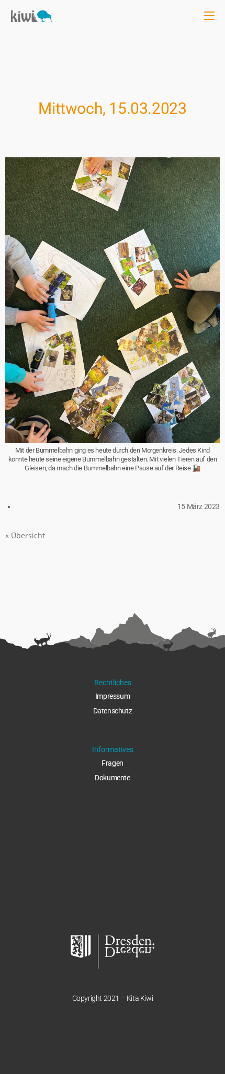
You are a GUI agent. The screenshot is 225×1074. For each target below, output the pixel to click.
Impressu (109, 696)
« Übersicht (25, 535)
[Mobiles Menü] (209, 15)
